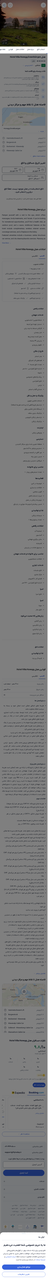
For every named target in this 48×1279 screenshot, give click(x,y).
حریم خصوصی (11, 1256)
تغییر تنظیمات (24, 1274)
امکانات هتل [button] (20, 49)
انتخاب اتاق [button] (41, 49)
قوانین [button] (10, 49)
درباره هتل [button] (30, 49)
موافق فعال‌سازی (23, 1267)
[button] (23, 639)
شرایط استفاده (40, 1260)
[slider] (23, 1233)
